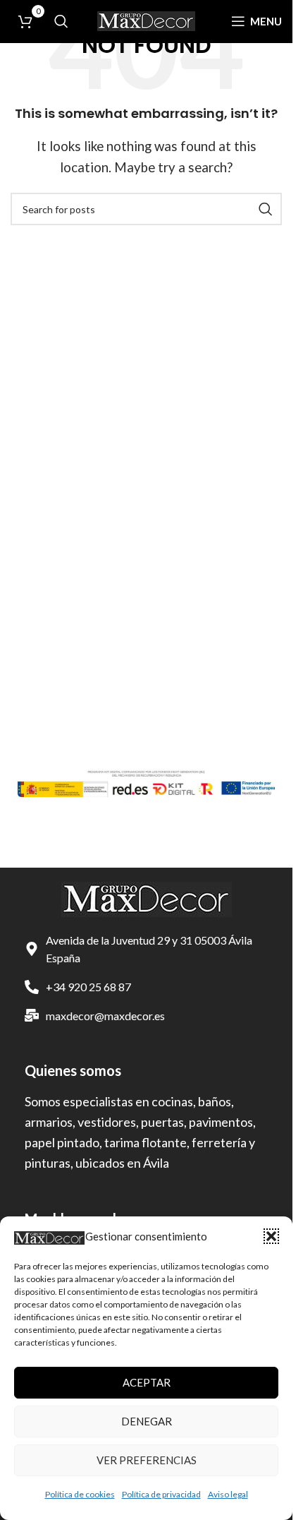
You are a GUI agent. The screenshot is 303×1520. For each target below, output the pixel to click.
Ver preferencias (147, 1460)
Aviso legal (228, 1494)
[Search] (61, 21)
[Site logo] (146, 19)
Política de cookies (80, 1494)
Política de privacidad (161, 1494)
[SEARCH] (265, 209)
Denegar (146, 1421)
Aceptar (147, 1382)
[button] (271, 1236)
